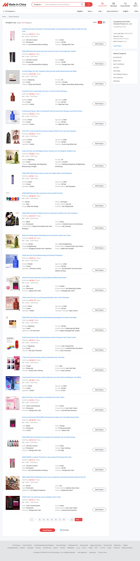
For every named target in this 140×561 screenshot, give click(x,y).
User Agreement (82, 552)
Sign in (135, 6)
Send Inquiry (99, 44)
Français (38, 548)
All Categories (9, 11)
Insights (125, 545)
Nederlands (70, 548)
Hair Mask (116, 71)
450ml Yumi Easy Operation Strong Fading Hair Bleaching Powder (44, 277)
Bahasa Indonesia (127, 548)
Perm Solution (118, 78)
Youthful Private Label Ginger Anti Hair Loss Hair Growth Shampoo (44, 91)
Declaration (92, 552)
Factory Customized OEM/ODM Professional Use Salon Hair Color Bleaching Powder (50, 417)
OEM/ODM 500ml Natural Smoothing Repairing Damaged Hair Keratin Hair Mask (49, 317)
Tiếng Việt (117, 548)
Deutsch (62, 548)
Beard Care (117, 61)
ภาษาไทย (102, 548)
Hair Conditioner (118, 64)
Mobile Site (117, 545)
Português (30, 548)
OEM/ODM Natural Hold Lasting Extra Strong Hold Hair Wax (42, 193)
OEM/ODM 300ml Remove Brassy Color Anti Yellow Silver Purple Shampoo (47, 173)
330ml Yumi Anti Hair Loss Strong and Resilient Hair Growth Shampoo (45, 297)
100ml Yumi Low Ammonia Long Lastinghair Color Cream (41, 497)
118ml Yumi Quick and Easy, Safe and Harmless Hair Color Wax (43, 357)
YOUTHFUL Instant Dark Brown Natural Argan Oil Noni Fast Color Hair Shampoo (49, 131)
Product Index (108, 545)
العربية (78, 548)
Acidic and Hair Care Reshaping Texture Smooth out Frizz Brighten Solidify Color (49, 151)
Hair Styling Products (120, 74)
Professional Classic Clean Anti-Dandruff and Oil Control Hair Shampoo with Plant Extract (52, 111)
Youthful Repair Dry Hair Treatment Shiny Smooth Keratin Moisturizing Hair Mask (49, 71)
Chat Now (65, 530)
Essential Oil (117, 57)
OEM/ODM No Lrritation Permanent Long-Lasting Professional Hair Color (47, 457)
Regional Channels (95, 545)
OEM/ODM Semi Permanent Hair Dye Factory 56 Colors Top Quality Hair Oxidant (49, 51)
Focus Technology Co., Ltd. (56, 552)
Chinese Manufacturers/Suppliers (44, 545)
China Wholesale (61, 545)
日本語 (91, 548)
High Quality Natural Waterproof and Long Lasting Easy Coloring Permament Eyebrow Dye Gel (54, 477)
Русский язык (47, 548)
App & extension (112, 11)
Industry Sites (84, 545)
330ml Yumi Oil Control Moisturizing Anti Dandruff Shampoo (42, 255)
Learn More (118, 46)
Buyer (90, 11)
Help (99, 11)
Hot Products (16, 545)
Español (22, 548)
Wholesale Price (73, 545)
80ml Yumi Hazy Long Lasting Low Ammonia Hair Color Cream (43, 397)
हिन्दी (96, 548)
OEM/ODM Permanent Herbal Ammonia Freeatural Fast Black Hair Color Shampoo (50, 213)
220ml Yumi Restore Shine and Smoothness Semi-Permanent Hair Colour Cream (49, 337)
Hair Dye (116, 67)
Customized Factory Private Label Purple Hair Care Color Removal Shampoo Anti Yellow (51, 377)
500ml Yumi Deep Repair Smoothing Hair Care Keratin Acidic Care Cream (46, 235)
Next (78, 519)
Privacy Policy (102, 552)
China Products (27, 545)
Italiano (55, 548)
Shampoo (116, 81)
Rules (136, 11)
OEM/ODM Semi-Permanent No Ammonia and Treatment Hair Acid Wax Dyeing (48, 437)
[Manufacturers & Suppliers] (14, 4)
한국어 (84, 548)
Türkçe (109, 548)
